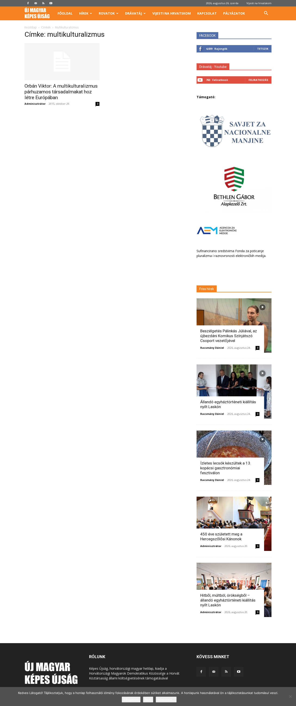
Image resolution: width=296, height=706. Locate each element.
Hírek (83, 13)
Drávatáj (133, 13)
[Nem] (290, 696)
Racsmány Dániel (212, 347)
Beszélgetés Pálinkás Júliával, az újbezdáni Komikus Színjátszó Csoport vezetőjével (228, 336)
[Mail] (35, 3)
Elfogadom (131, 699)
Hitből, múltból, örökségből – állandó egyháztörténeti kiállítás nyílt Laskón (228, 600)
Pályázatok (234, 13)
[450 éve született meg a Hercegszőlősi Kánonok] (234, 524)
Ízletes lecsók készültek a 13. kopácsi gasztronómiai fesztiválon (225, 468)
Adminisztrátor (35, 103)
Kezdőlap (31, 27)
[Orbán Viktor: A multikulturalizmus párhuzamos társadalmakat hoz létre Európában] (62, 61)
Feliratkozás (258, 80)
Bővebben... (166, 699)
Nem (148, 699)
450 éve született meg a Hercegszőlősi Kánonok (221, 536)
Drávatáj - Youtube (213, 67)
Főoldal (65, 13)
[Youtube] (50, 3)
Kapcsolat (207, 13)
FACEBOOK (207, 35)
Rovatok (107, 13)
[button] (265, 14)
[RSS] (43, 3)
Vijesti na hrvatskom (259, 3)
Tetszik (262, 48)
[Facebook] (28, 3)
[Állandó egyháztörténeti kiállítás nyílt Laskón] (234, 391)
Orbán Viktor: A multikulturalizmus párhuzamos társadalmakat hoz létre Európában (61, 91)
